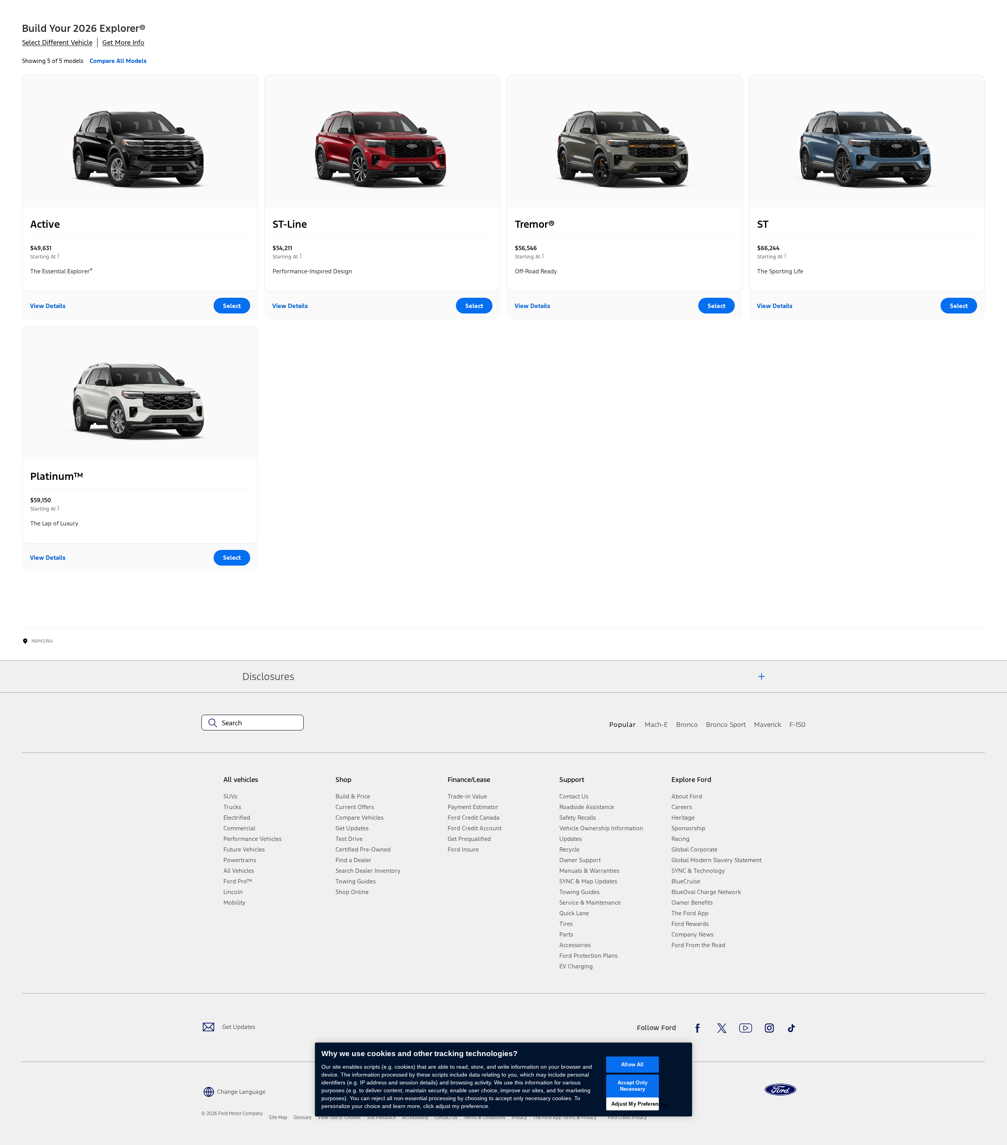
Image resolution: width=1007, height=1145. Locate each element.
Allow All (632, 1065)
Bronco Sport (726, 724)
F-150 (797, 724)
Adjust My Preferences (635, 1104)
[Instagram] (769, 1028)
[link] (278, 1117)
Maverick (767, 724)
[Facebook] (700, 1028)
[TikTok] (791, 1028)
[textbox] (252, 723)
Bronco (687, 724)
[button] (233, 1091)
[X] (722, 1028)
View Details (48, 306)
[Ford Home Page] (780, 1089)
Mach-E (656, 724)
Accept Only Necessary (632, 1086)
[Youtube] (745, 1028)
